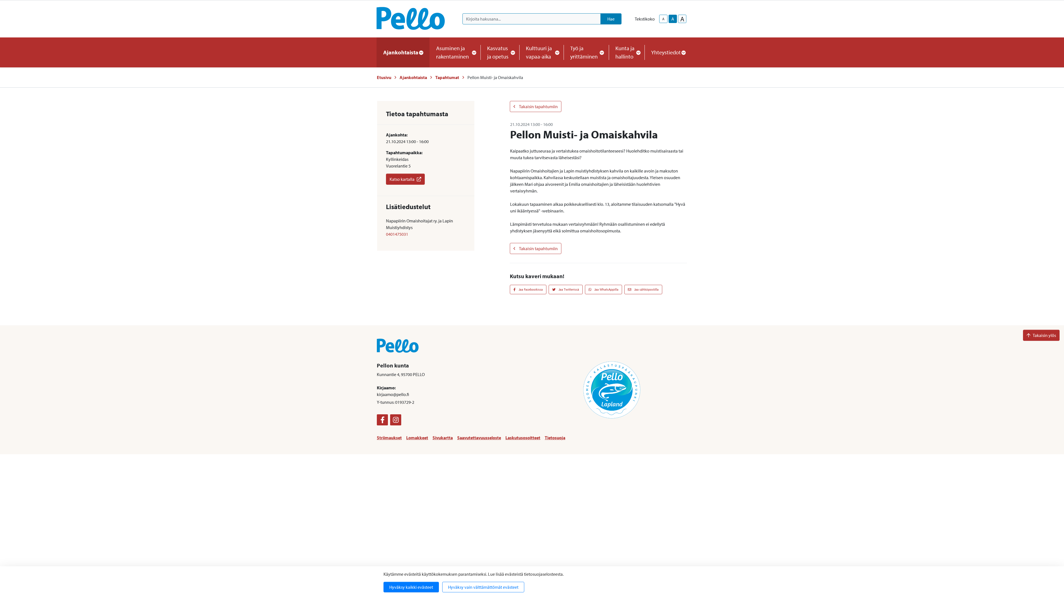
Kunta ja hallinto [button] (625, 52)
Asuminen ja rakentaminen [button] (452, 52)
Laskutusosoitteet (522, 437)
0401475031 (397, 234)
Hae (611, 19)
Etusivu (384, 77)
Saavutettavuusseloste (479, 437)
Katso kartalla (402, 179)
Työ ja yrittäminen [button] (584, 52)
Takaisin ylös (1044, 335)
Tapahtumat (447, 77)
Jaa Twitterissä (568, 289)
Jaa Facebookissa (530, 289)
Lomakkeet (417, 437)
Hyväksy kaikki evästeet (411, 587)
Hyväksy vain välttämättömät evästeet (483, 587)
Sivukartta (443, 437)
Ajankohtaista (413, 77)
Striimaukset (389, 437)
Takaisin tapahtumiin (538, 106)
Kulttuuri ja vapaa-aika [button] (539, 52)
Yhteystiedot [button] (666, 52)
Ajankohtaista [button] (400, 52)
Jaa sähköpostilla (646, 289)
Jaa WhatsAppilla (606, 289)
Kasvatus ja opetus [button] (497, 52)
